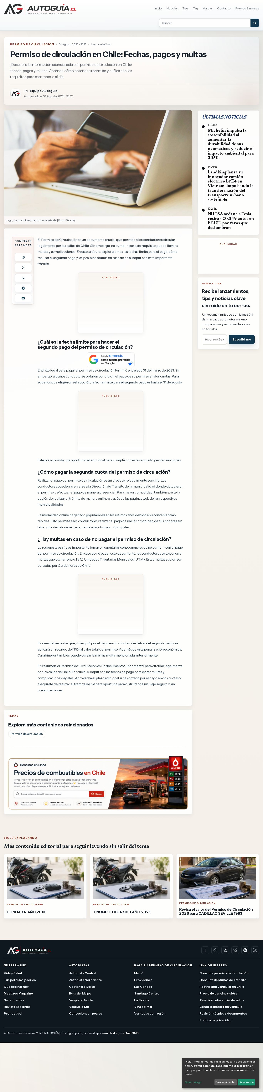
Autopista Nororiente (85, 980)
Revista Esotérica (17, 1007)
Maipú (138, 973)
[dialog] (220, 1073)
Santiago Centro (146, 993)
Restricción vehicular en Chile (221, 987)
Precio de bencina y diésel (218, 993)
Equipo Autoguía (44, 90)
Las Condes (143, 987)
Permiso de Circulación (32, 44)
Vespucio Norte (81, 1000)
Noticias (172, 8)
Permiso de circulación (27, 734)
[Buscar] (254, 23)
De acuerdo (246, 1082)
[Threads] (245, 950)
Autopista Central (82, 973)
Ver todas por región (150, 1013)
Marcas (208, 8)
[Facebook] (205, 950)
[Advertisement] (111, 305)
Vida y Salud (13, 973)
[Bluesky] (235, 950)
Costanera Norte (82, 987)
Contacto (224, 8)
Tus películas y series (20, 980)
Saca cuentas (14, 1000)
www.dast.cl (110, 1033)
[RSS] (255, 950)
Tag (195, 8)
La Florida (141, 1000)
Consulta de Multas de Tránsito (222, 980)
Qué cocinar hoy (16, 987)
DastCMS (132, 1033)
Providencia (143, 980)
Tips (185, 8)
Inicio (158, 8)
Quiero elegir (193, 1082)
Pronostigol (13, 1013)
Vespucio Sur (79, 1007)
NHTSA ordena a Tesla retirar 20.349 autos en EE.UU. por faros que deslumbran (231, 221)
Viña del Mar (143, 1007)
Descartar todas (225, 1082)
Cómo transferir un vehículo (220, 1007)
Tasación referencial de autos (221, 1000)
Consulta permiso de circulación (223, 973)
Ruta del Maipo (80, 993)
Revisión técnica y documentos (223, 1013)
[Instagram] (225, 950)
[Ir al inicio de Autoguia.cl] (40, 9)
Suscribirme (241, 339)
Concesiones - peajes (85, 1013)
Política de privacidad (215, 1020)
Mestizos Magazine (18, 993)
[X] (215, 950)
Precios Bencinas (247, 8)
